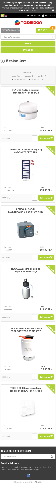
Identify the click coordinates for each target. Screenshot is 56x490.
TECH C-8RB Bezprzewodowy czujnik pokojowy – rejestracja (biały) (26, 391)
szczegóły (6, 138)
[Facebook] (28, 475)
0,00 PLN (45, 30)
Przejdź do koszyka (11, 30)
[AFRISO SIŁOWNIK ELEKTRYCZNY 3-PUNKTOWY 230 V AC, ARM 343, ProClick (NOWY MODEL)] (28, 230)
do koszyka (45, 138)
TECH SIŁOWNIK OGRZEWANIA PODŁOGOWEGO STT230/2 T (25, 329)
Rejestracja (50, 15)
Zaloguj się (35, 15)
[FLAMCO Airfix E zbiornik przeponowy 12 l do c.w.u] (28, 110)
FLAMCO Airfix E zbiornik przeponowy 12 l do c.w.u (25, 91)
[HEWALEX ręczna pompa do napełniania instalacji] (28, 289)
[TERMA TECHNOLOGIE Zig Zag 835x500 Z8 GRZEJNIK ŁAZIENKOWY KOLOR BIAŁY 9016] (28, 170)
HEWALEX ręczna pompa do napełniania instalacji (25, 270)
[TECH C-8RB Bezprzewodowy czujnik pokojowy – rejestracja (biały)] (28, 408)
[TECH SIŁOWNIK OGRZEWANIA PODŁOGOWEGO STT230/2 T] (28, 349)
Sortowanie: (27, 72)
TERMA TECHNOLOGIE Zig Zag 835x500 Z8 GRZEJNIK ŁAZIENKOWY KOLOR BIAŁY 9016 (25, 152)
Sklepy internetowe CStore (24, 482)
